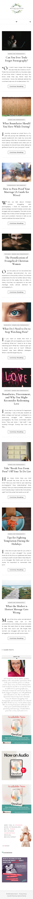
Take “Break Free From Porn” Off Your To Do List (16, 470)
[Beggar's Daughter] (16, 9)
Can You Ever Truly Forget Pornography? (16, 59)
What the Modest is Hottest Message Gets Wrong (16, 609)
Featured (8, 254)
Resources (7, 325)
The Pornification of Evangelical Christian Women (16, 261)
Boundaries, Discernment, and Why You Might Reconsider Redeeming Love (16, 399)
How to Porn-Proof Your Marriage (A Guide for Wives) (16, 192)
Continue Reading (16, 86)
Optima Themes (21, 896)
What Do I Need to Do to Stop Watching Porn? (17, 330)
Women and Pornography (16, 53)
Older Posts (8, 650)
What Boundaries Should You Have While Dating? (16, 125)
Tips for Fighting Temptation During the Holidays (16, 541)
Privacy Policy (23, 893)
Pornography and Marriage (16, 185)
